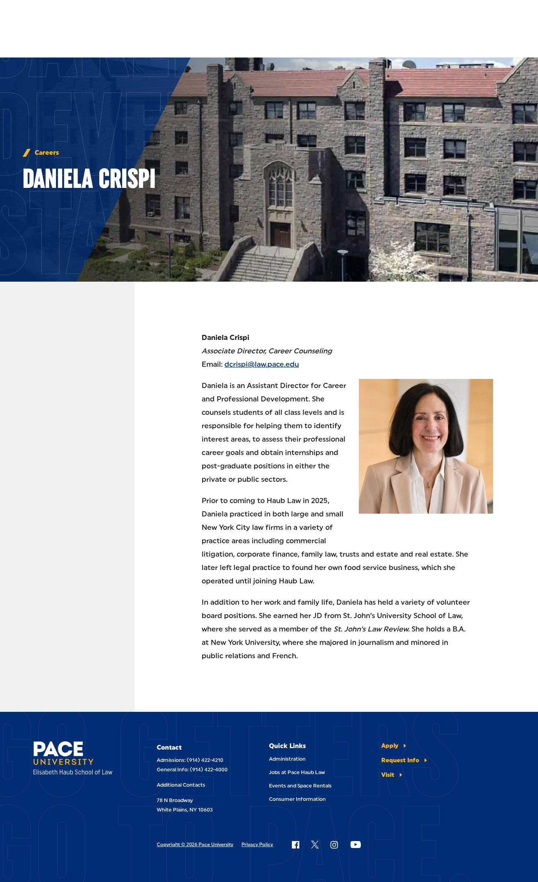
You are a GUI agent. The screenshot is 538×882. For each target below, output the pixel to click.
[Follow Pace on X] (315, 844)
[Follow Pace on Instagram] (334, 844)
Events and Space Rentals (300, 786)
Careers (47, 152)
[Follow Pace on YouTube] (356, 844)
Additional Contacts (181, 785)
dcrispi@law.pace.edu (261, 364)
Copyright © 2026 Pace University (195, 844)
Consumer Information (297, 799)
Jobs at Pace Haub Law (297, 772)
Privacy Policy (257, 844)
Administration (287, 759)
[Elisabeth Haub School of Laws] (78, 759)
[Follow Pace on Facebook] (295, 844)
